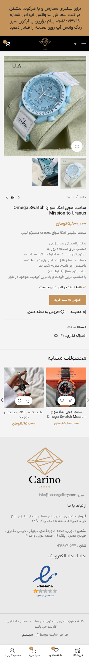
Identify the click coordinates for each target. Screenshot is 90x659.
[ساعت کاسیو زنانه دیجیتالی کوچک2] (24, 387)
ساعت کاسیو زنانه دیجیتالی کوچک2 (24, 415)
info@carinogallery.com (57, 495)
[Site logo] (44, 43)
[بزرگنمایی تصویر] (76, 146)
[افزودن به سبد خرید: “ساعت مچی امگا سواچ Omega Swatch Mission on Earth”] (70, 400)
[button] (81, 106)
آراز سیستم (30, 634)
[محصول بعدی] (7, 197)
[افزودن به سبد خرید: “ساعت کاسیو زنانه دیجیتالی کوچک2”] (28, 400)
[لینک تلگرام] (56, 336)
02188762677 (66, 545)
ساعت (70, 197)
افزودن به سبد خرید (67, 300)
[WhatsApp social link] (62, 336)
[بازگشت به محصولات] (13, 197)
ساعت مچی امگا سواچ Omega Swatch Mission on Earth (66, 417)
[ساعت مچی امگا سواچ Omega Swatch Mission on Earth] (66, 387)
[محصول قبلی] (19, 197)
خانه (83, 197)
